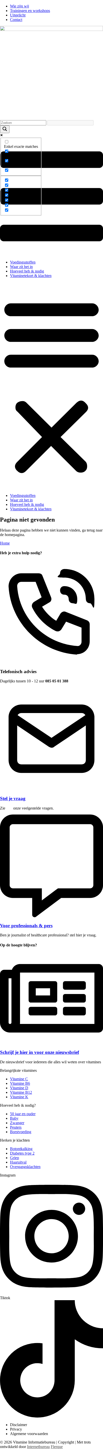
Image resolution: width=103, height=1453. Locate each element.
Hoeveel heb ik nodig (27, 271)
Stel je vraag (13, 798)
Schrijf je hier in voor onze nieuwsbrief (39, 1052)
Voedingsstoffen (23, 262)
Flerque (57, 1447)
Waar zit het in (21, 267)
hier (9, 808)
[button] (51, 385)
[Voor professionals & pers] (51, 916)
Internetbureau (38, 1447)
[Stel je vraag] (51, 789)
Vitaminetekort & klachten (31, 275)
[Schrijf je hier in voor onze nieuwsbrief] (51, 1042)
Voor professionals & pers (26, 925)
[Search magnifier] (5, 129)
